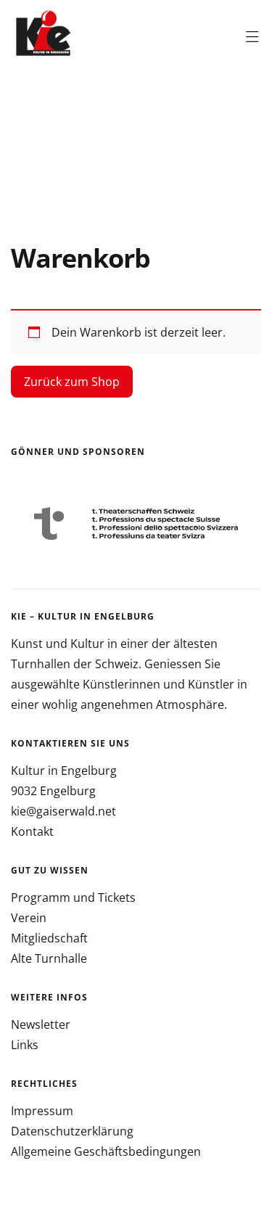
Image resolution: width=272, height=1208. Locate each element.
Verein (28, 918)
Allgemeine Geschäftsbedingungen (106, 1151)
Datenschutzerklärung (72, 1131)
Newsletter (40, 1024)
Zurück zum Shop (72, 382)
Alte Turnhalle (49, 958)
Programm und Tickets (73, 897)
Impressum (42, 1111)
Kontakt (32, 831)
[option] (136, 523)
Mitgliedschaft (49, 938)
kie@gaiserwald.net (63, 811)
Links (24, 1045)
